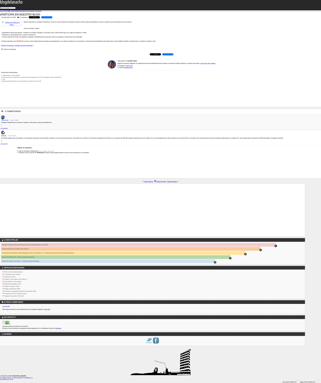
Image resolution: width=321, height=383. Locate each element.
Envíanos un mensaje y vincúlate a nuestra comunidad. (16, 45)
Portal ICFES (15, 11)
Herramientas (4, 9)
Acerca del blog (6, 379)
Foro (27, 11)
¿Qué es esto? (50, 151)
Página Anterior (147, 181)
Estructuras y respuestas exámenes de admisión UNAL (20, 291)
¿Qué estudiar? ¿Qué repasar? (12, 281)
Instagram (58, 328)
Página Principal (160, 181)
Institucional (13, 49)
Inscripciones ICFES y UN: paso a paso (15, 293)
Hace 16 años (13, 120)
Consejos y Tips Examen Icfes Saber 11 (15, 279)
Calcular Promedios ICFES (11, 286)
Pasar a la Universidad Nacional (13, 272)
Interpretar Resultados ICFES (12, 284)
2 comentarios (22, 17)
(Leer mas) (47, 309)
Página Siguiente (173, 181)
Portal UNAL (7, 11)
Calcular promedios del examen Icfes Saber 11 (15, 249)
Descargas (22, 11)
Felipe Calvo (129, 66)
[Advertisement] (161, 92)
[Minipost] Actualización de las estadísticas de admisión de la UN (21, 81)
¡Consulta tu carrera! (10, 277)
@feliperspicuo (128, 67)
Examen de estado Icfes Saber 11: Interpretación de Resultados (20, 261)
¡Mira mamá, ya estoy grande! (10, 75)
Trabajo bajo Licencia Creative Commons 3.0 (16, 378)
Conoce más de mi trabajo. (208, 63)
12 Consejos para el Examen (12, 274)
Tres (3, 79)
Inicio (2, 11)
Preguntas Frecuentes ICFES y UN (14, 296)
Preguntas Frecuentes (14, 9)
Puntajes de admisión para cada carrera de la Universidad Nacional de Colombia (25, 245)
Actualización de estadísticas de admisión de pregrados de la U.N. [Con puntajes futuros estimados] (31, 77)
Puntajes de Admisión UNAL (12, 289)
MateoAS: (7, 306)
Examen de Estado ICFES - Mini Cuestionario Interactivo (18, 257)
